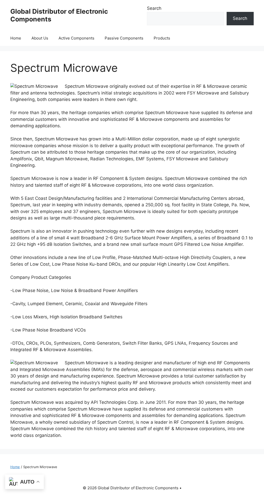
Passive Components (124, 38)
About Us (39, 38)
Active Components (76, 38)
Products (162, 38)
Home (15, 38)
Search (154, 8)
